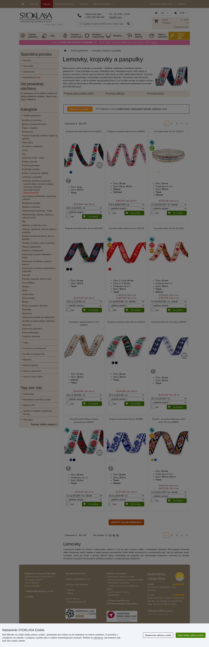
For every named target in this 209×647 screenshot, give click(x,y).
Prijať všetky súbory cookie (190, 635)
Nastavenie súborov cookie (158, 635)
